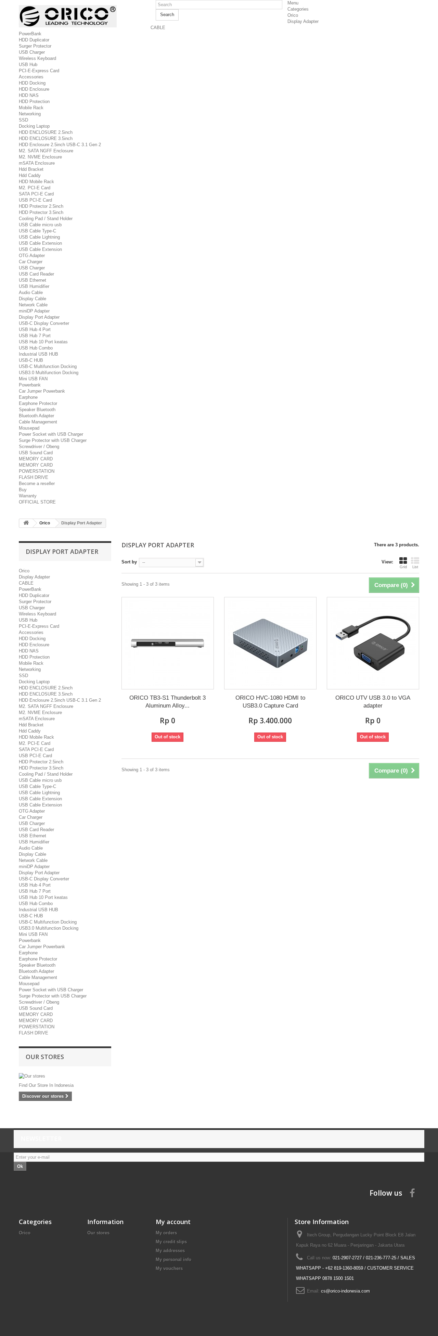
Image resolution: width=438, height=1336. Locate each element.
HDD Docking (32, 83)
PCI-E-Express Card (39, 70)
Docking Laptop (34, 126)
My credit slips (171, 1241)
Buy (23, 489)
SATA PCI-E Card (36, 193)
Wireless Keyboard (37, 58)
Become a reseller (37, 483)
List (415, 567)
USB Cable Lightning (39, 237)
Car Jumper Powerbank (42, 391)
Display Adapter (303, 21)
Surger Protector (35, 46)
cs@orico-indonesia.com (345, 1291)
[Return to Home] (26, 523)
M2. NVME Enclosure (40, 157)
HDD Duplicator (34, 39)
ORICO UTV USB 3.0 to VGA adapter (372, 702)
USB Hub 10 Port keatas (43, 341)
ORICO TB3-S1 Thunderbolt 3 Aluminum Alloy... (167, 702)
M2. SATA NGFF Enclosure (46, 150)
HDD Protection (34, 101)
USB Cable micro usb (40, 224)
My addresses (170, 1250)
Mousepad (29, 428)
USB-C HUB (31, 360)
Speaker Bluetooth (37, 409)
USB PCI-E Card (35, 200)
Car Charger (30, 261)
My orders (166, 1232)
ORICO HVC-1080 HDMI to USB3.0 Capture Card (270, 702)
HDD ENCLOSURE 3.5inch (46, 138)
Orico (292, 15)
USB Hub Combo (36, 348)
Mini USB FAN (33, 378)
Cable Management (38, 421)
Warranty (28, 495)
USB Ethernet (32, 280)
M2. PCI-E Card (34, 187)
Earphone (28, 397)
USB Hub (28, 64)
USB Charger (32, 52)
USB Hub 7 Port (35, 335)
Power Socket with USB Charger (51, 434)
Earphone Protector (38, 403)
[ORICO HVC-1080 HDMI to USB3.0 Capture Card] (270, 643)
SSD (23, 120)
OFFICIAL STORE (37, 502)
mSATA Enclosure (37, 163)
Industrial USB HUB (38, 354)
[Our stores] (65, 1076)
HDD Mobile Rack (36, 181)
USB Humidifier (34, 286)
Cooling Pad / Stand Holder (46, 218)
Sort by (129, 561)
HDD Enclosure (34, 89)
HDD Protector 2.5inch (41, 206)
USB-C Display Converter (44, 323)
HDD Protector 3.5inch (41, 212)
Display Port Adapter (39, 317)
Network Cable (33, 304)
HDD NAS (29, 95)
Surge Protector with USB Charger (53, 440)
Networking (30, 113)
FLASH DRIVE (33, 477)
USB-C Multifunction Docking (48, 366)
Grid (403, 567)
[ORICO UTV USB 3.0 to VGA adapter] (373, 643)
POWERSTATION (36, 471)
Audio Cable (31, 292)
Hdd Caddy (30, 175)
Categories (298, 9)
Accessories (31, 76)
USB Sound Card (36, 452)
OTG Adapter (32, 255)
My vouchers (169, 1268)
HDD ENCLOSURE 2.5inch (46, 132)
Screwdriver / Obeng (39, 446)
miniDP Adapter (34, 311)
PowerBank (30, 33)
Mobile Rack (31, 107)
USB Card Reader (36, 274)
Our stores (45, 1057)
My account (173, 1222)
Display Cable (32, 298)
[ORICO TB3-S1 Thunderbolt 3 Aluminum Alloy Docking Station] (167, 643)
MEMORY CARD (36, 458)
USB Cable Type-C (37, 230)
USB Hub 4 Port (35, 329)
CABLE (158, 27)
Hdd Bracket (31, 169)
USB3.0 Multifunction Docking (48, 372)
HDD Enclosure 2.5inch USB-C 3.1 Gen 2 (60, 144)
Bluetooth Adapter (36, 415)
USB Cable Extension (40, 243)
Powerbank (30, 384)
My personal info (173, 1259)
